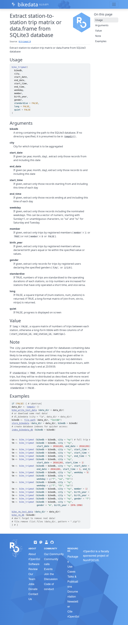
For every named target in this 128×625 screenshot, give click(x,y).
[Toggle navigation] (114, 4)
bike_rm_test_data (22, 511)
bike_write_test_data (24, 410)
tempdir (31, 407)
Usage (99, 20)
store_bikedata (20, 423)
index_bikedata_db (22, 430)
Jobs (31, 584)
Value (98, 30)
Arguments (101, 25)
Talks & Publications (72, 581)
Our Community (54, 554)
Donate (32, 589)
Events (48, 569)
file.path (29, 420)
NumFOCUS (91, 560)
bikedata (28, 4)
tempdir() (70, 136)
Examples (100, 41)
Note (98, 36)
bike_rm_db (18, 515)
